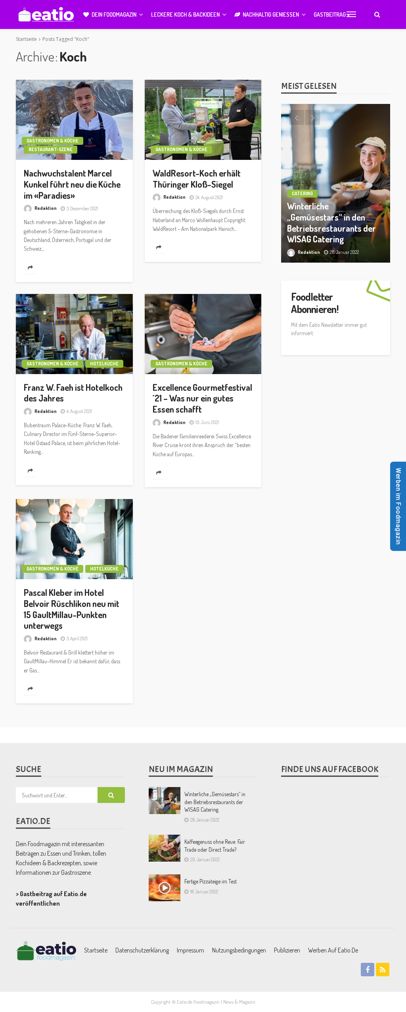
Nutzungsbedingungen (239, 950)
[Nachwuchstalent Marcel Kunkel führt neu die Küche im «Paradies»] (74, 120)
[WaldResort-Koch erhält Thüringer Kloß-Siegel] (203, 120)
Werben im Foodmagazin (398, 506)
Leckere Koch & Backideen (185, 14)
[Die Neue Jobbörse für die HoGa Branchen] (335, 183)
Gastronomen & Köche (53, 141)
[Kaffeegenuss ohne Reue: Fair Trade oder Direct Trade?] (164, 848)
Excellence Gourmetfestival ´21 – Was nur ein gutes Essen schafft (202, 398)
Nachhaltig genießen (271, 14)
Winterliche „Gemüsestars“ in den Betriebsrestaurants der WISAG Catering (214, 802)
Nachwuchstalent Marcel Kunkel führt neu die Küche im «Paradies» (72, 184)
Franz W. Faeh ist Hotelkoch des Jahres (73, 393)
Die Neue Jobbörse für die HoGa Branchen (334, 234)
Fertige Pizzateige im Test (210, 881)
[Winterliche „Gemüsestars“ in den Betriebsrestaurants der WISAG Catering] (164, 800)
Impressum (190, 950)
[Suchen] (377, 14)
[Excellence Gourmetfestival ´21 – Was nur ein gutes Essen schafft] (203, 334)
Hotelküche (104, 364)
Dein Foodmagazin (114, 14)
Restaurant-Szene (51, 149)
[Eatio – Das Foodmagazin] (46, 950)
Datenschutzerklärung (142, 950)
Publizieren (287, 950)
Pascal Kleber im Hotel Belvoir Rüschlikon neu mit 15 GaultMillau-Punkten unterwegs (71, 609)
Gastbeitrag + (332, 14)
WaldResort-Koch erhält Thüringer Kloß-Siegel (197, 179)
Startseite (95, 950)
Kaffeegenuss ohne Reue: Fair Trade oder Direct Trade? (214, 845)
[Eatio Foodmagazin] (45, 14)
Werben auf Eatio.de (333, 950)
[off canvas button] (351, 14)
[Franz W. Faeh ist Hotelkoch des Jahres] (74, 334)
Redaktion (45, 208)
